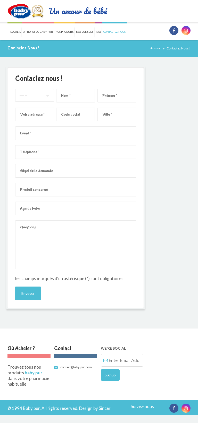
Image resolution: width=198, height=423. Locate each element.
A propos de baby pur (38, 31)
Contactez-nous (114, 31)
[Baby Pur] (25, 11)
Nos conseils (84, 31)
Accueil (15, 31)
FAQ (98, 31)
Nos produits (64, 31)
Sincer (105, 408)
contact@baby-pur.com (76, 367)
